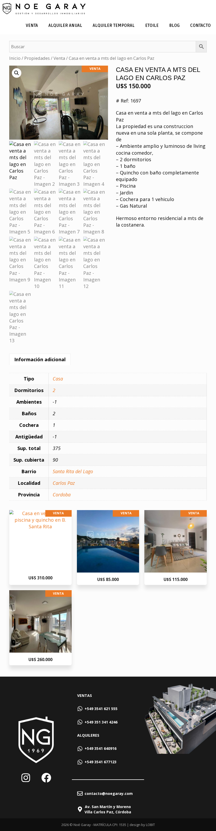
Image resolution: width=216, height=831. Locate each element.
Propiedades (37, 58)
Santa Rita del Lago (73, 471)
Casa (58, 378)
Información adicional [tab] (40, 359)
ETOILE (152, 25)
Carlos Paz (64, 483)
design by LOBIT (142, 824)
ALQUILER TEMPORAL (114, 25)
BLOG (174, 25)
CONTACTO (200, 25)
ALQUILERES (88, 735)
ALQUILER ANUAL (65, 25)
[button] (16, 73)
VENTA (32, 25)
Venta (59, 58)
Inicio (15, 58)
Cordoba (62, 494)
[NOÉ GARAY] (44, 8)
